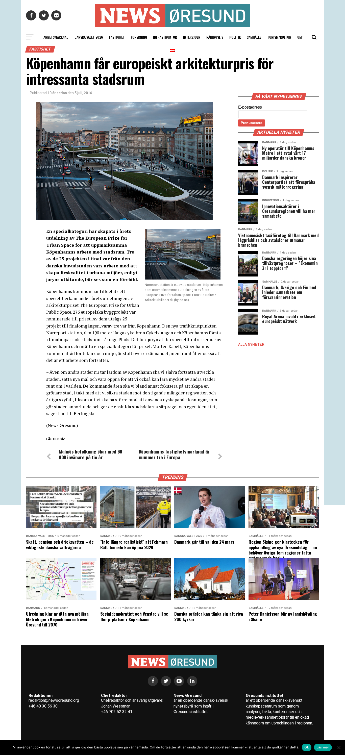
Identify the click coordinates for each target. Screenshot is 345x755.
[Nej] (338, 747)
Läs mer (322, 747)
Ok (306, 747)
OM (299, 37)
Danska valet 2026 (89, 37)
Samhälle (254, 37)
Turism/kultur (279, 37)
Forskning (139, 37)
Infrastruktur (165, 37)
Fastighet (117, 37)
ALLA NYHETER (251, 344)
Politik (235, 37)
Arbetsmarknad (55, 37)
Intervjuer (191, 37)
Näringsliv (214, 37)
